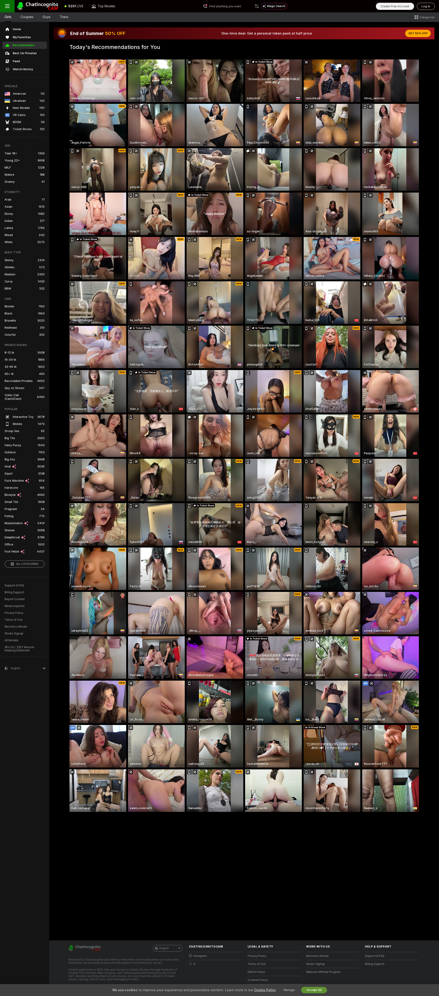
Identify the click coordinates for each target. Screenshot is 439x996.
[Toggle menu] (7, 6)
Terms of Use (13, 619)
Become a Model (16, 626)
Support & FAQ (14, 585)
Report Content (15, 599)
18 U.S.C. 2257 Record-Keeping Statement (20, 649)
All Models (12, 640)
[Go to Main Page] (37, 6)
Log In (426, 6)
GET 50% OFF (418, 33)
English (164, 948)
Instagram (200, 956)
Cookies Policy (258, 980)
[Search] (257, 6)
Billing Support (14, 592)
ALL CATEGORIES (27, 564)
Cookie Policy (265, 990)
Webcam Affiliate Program (323, 972)
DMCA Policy (256, 972)
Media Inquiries (15, 606)
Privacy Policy (14, 613)
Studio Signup (14, 633)
